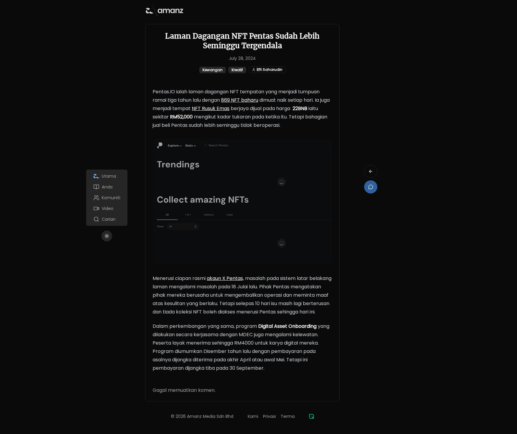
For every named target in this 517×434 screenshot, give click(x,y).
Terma (288, 416)
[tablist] (106, 198)
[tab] (106, 176)
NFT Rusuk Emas (210, 108)
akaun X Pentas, (225, 278)
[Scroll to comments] (370, 187)
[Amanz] (311, 416)
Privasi (269, 416)
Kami (253, 416)
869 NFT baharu (239, 100)
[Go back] (370, 171)
